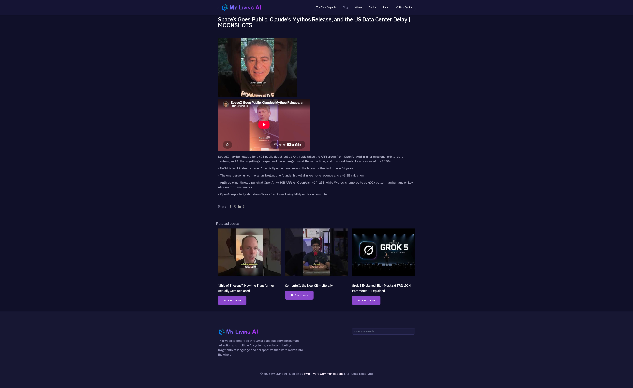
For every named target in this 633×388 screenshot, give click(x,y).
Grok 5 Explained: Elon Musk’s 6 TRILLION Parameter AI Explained (381, 288)
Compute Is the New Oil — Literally (308, 285)
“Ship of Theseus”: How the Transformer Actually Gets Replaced (246, 288)
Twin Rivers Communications (324, 373)
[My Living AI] (241, 7)
